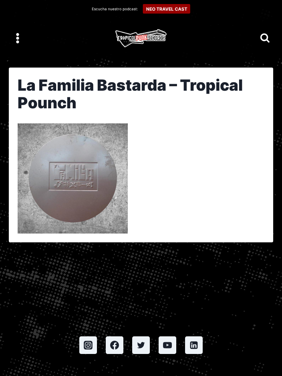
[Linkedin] (194, 345)
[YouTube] (167, 345)
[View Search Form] (265, 38)
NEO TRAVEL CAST (166, 9)
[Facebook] (114, 345)
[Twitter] (141, 345)
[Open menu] (18, 38)
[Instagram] (88, 345)
